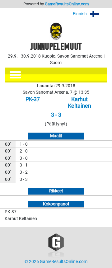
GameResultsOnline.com (67, 4)
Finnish (80, 13)
